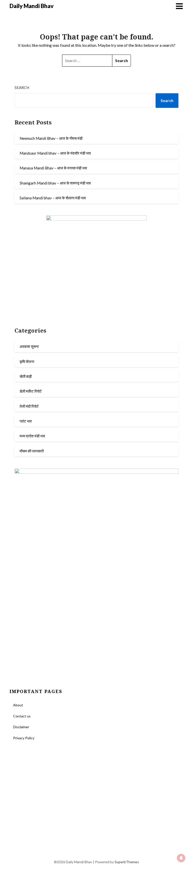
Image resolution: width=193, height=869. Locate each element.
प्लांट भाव (26, 421)
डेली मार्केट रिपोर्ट (31, 391)
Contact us (22, 716)
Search (22, 87)
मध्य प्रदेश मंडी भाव (32, 436)
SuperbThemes (127, 862)
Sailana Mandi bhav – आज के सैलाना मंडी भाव (53, 198)
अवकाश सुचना (29, 346)
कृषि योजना (27, 361)
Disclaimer (21, 727)
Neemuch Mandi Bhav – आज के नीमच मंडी (51, 138)
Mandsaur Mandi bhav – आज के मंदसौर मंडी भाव (55, 153)
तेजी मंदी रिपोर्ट (29, 406)
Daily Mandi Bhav (32, 6)
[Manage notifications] (181, 858)
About (18, 705)
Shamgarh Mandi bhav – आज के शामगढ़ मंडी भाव (55, 183)
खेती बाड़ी (26, 376)
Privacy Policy (23, 738)
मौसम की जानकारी (32, 451)
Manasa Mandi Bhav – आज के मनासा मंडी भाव (53, 168)
